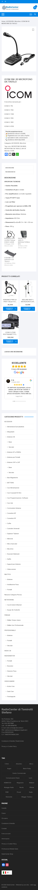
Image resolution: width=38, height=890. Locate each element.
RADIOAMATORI (9, 656)
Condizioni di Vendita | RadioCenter (13, 741)
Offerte (31, 787)
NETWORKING (9, 600)
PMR (6, 792)
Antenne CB (11, 437)
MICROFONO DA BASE (18, 146)
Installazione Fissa (13, 584)
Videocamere (11, 569)
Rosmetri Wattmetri (13, 554)
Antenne (9, 579)
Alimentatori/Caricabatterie (15, 427)
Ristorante (9, 797)
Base (10, 442)
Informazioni (5, 839)
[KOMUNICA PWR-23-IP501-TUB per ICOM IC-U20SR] (10, 234)
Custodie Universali (13, 528)
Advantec (19, 764)
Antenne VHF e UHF (13, 462)
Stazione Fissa (11, 671)
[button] (33, 29)
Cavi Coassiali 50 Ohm (14, 493)
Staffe (9, 559)
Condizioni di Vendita (8, 823)
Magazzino (20, 783)
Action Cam (11, 686)
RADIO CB (7, 651)
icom (9, 146)
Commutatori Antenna (14, 508)
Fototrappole (11, 696)
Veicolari (11, 447)
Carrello (4, 808)
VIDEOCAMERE (9, 681)
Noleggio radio (9, 787)
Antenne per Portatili (13, 457)
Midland (31, 783)
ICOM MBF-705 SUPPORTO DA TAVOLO (9, 259)
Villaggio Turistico (26, 797)
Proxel (19, 792)
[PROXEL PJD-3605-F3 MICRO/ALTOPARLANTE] (24, 234)
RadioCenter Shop (7, 854)
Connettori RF (11, 518)
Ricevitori (10, 666)
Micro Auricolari (12, 544)
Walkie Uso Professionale (15, 625)
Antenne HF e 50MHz (14, 452)
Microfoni (17, 21)
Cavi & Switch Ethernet (14, 605)
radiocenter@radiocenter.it (14, 728)
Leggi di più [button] (19, 396)
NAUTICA (7, 574)
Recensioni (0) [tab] (10, 172)
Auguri (9, 768)
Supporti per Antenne (14, 564)
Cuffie (9, 523)
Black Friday (27, 768)
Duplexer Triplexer (13, 533)
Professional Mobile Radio (10, 849)
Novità (21, 787)
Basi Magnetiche (12, 477)
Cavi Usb (10, 503)
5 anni (7, 764)
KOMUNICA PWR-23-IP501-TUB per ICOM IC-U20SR (9, 240)
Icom (30, 778)
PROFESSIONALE (10, 630)
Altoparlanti (10, 432)
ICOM (12, 151)
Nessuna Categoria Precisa (13, 595)
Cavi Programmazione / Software (17, 498)
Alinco (31, 764)
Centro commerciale (19, 773)
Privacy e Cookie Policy (9, 746)
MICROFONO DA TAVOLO (12, 148)
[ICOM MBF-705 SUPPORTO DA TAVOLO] (10, 253)
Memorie (10, 539)
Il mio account (6, 833)
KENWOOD (7, 783)
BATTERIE (10, 483)
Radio (31, 792)
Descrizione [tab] (9, 167)
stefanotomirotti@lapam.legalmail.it (16, 730)
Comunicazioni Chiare (13, 778)
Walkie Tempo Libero (14, 620)
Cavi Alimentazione (13, 488)
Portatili (9, 589)
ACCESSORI (10, 21)
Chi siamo (5, 818)
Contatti (4, 828)
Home (3, 21)
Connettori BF (11, 513)
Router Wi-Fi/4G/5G (13, 610)
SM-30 (23, 148)
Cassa (4, 813)
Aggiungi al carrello (9, 308)
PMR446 (7, 615)
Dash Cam (10, 691)
